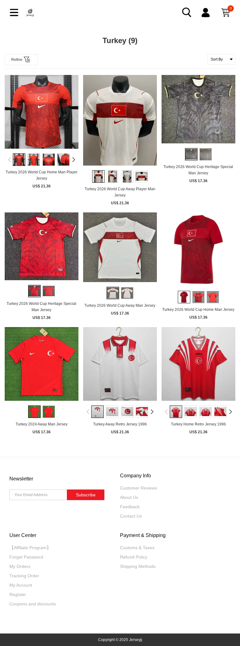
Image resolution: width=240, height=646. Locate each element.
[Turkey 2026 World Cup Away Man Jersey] (120, 247)
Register (17, 594)
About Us (129, 497)
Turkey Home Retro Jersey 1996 (198, 424)
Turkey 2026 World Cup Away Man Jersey (119, 305)
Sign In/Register (206, 12)
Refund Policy (133, 556)
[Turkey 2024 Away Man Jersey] (41, 364)
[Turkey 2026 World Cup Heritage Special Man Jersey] (198, 109)
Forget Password (26, 556)
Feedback (130, 506)
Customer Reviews (138, 487)
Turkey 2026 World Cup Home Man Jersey (198, 309)
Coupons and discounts (32, 603)
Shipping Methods (138, 566)
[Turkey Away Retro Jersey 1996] (120, 364)
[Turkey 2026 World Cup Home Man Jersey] (198, 249)
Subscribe (86, 494)
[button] (10, 159)
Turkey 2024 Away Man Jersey (42, 424)
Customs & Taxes (137, 547)
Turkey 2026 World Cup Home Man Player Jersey (42, 175)
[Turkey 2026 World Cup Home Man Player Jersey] (41, 112)
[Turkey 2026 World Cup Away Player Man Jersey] (120, 120)
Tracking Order (24, 575)
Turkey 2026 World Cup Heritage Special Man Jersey (198, 170)
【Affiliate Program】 (30, 547)
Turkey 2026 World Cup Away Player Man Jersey (120, 192)
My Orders (19, 566)
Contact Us (131, 516)
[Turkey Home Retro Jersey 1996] (198, 364)
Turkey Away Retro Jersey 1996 (120, 424)
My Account (20, 585)
